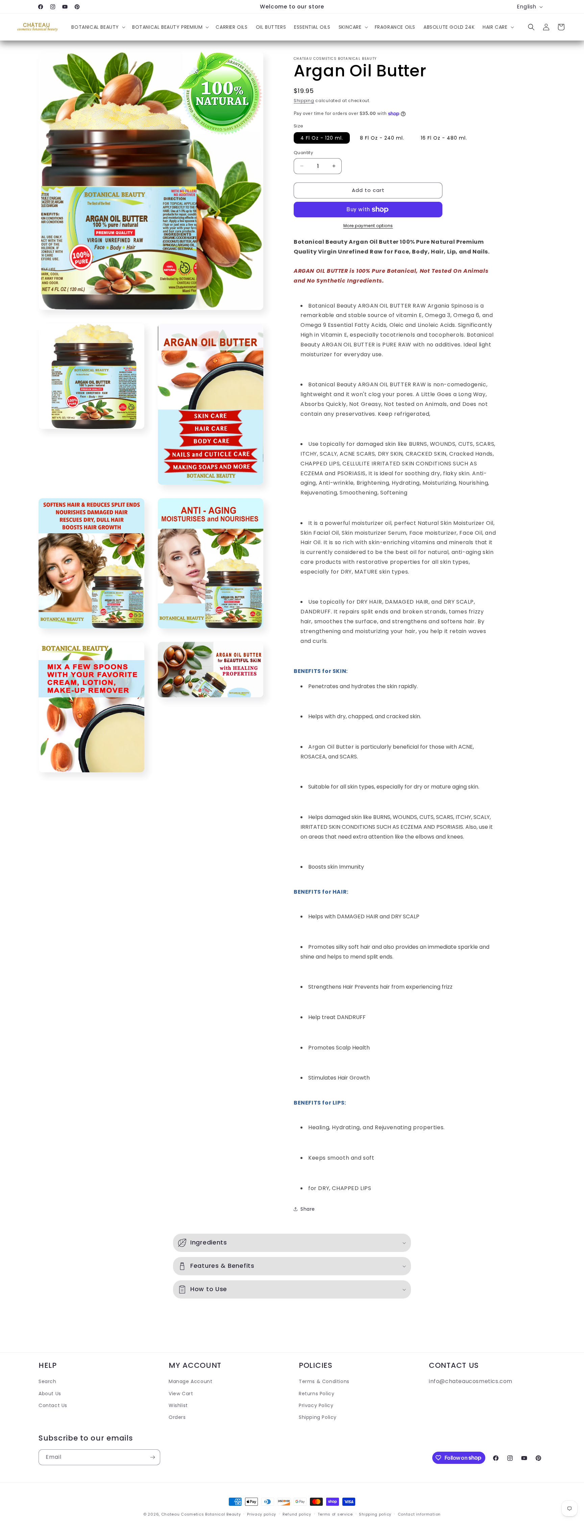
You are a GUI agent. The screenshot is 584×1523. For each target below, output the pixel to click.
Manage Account (190, 1381)
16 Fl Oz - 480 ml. (444, 138)
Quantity (303, 152)
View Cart (181, 1393)
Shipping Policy (318, 1416)
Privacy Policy (316, 1405)
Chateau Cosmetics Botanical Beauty (201, 1514)
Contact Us (53, 1405)
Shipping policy (375, 1514)
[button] (97, 27)
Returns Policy (316, 1393)
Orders (177, 1416)
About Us (50, 1393)
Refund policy (297, 1514)
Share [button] (307, 1209)
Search (47, 1381)
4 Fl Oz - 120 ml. (321, 138)
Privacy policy (261, 1514)
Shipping (304, 100)
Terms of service (335, 1514)
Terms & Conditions (324, 1381)
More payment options (368, 225)
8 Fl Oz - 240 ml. (382, 138)
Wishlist (178, 1405)
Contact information (419, 1514)
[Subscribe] (152, 1457)
